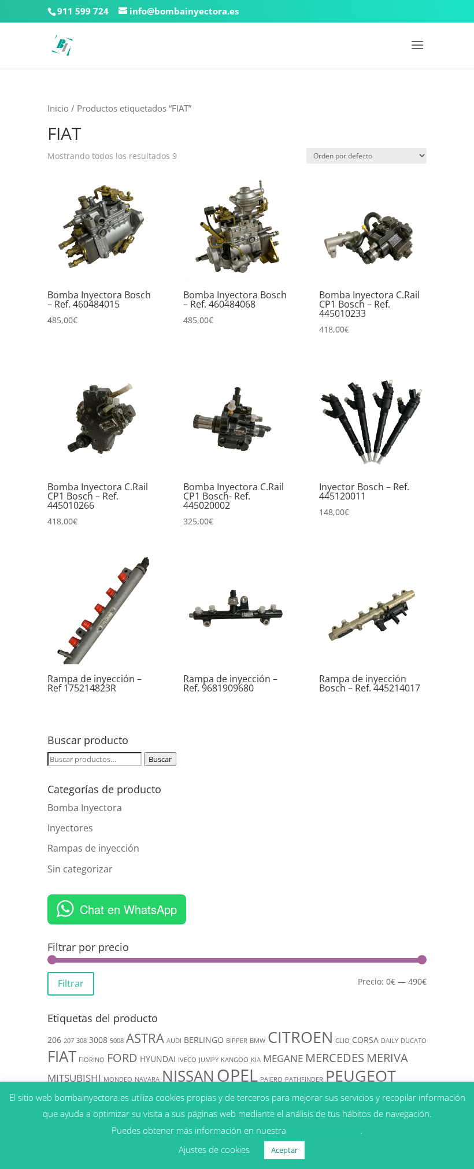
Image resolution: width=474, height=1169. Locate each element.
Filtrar (71, 983)
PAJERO (271, 1079)
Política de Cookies (324, 1130)
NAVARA (147, 1079)
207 (69, 1041)
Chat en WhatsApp (128, 909)
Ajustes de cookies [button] (214, 1149)
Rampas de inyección (93, 848)
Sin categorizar (80, 869)
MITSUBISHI (74, 1078)
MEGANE (283, 1058)
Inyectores (70, 828)
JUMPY (209, 1060)
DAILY (389, 1041)
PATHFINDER (304, 1079)
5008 (117, 1041)
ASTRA (145, 1038)
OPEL (237, 1075)
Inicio (58, 108)
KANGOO (235, 1060)
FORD (122, 1058)
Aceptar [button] (284, 1150)
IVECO (187, 1060)
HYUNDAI (158, 1058)
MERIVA (387, 1058)
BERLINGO (204, 1039)
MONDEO (117, 1079)
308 (81, 1041)
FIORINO (92, 1060)
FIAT (61, 1056)
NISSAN (188, 1076)
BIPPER (236, 1041)
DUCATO (414, 1041)
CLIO (342, 1041)
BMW (257, 1041)
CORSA (365, 1039)
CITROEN (300, 1037)
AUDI (174, 1041)
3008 (98, 1039)
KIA (256, 1060)
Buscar (160, 759)
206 (54, 1039)
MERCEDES (334, 1058)
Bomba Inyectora (84, 807)
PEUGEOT (360, 1075)
